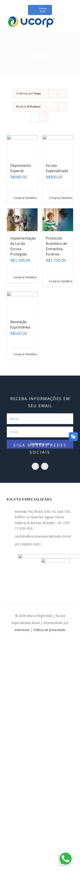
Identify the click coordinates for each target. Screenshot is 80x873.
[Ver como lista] (43, 117)
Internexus (22, 630)
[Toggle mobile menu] (71, 21)
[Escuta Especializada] (57, 146)
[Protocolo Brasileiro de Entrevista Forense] (57, 219)
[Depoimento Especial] (22, 146)
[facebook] (44, 466)
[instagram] (35, 466)
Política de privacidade (49, 630)
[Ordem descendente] (63, 93)
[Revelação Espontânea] (22, 303)
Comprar (17, 198)
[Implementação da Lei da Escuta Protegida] (22, 219)
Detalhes (30, 198)
